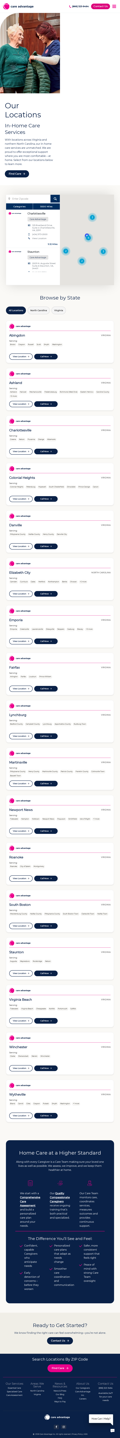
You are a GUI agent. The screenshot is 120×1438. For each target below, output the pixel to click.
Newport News (21, 810)
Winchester (18, 1047)
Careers (82, 1399)
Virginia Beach (20, 999)
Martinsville (18, 762)
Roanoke (16, 857)
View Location (39, 238)
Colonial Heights (22, 478)
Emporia (16, 620)
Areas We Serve (37, 1385)
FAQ (60, 1398)
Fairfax (14, 667)
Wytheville (17, 1094)
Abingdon (17, 335)
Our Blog (60, 1394)
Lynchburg (17, 715)
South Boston (20, 905)
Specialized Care (14, 1391)
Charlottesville (20, 430)
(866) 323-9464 (80, 6)
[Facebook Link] (56, 1427)
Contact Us (100, 6)
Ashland (15, 383)
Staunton (16, 952)
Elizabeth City (19, 572)
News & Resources (60, 1385)
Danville (15, 525)
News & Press (60, 1391)
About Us (82, 1383)
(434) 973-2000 (40, 234)
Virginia (58, 310)
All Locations (16, 310)
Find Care (15, 173)
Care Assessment (14, 1395)
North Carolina (38, 310)
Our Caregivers (83, 1388)
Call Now (44, 356)
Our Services (14, 1383)
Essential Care (14, 1388)
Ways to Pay (60, 1401)
